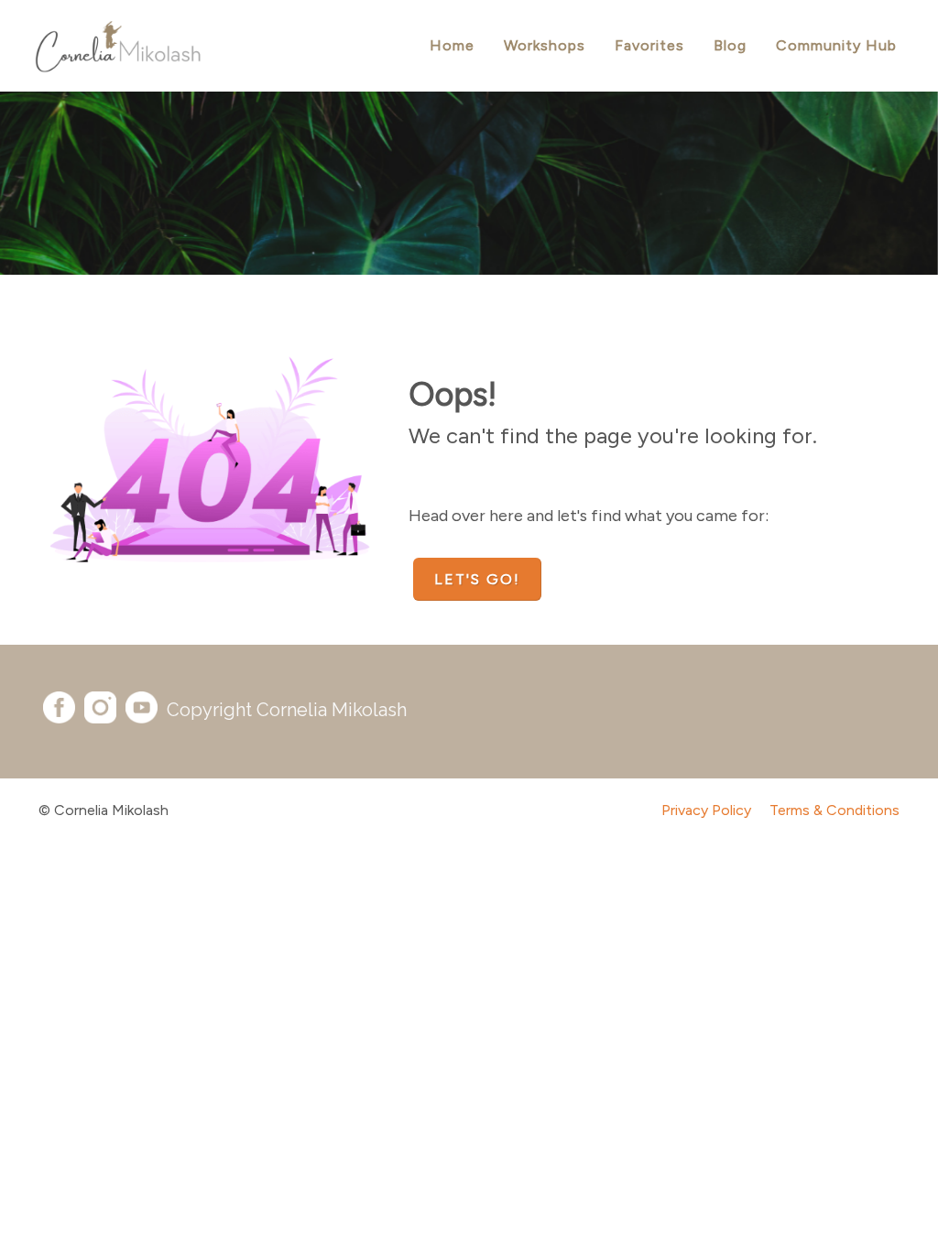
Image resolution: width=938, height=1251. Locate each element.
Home (452, 45)
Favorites (649, 45)
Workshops (544, 45)
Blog (730, 45)
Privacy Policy (706, 810)
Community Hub (836, 45)
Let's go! (477, 579)
